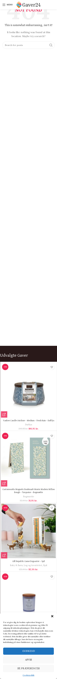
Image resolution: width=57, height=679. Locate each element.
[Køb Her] (4, 414)
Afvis (28, 659)
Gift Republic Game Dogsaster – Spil (28, 561)
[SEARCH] (51, 45)
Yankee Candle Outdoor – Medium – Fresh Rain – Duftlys (28, 420)
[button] (52, 616)
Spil (45, 565)
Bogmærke (28, 496)
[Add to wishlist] (51, 367)
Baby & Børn (16, 565)
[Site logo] (28, 4)
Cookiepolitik (28, 675)
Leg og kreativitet (33, 565)
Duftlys (28, 424)
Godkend (28, 650)
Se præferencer (28, 668)
